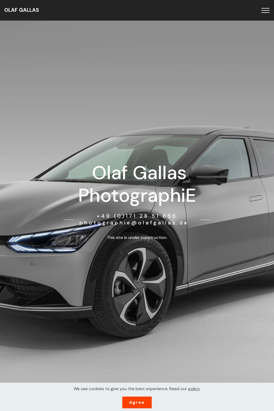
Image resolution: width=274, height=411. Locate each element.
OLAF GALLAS (21, 10)
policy (194, 388)
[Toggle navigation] (265, 10)
